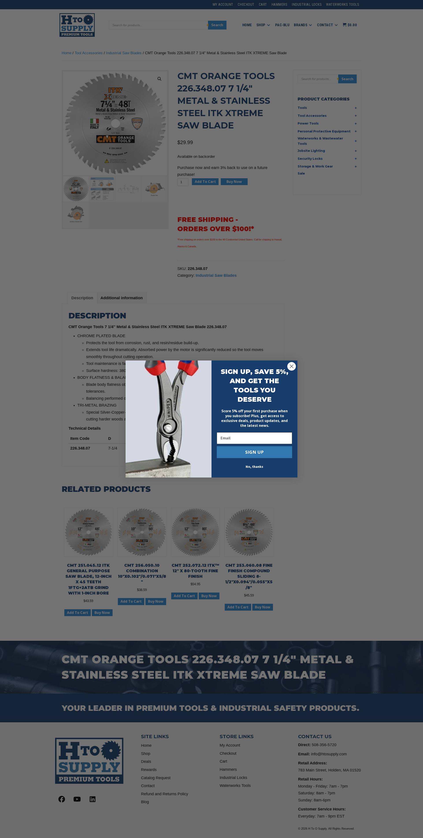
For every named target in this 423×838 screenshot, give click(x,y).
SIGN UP (254, 452)
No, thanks (254, 466)
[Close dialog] (292, 366)
